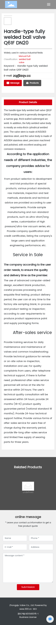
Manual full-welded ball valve (25, 59)
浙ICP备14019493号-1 (28, 613)
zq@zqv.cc (22, 76)
